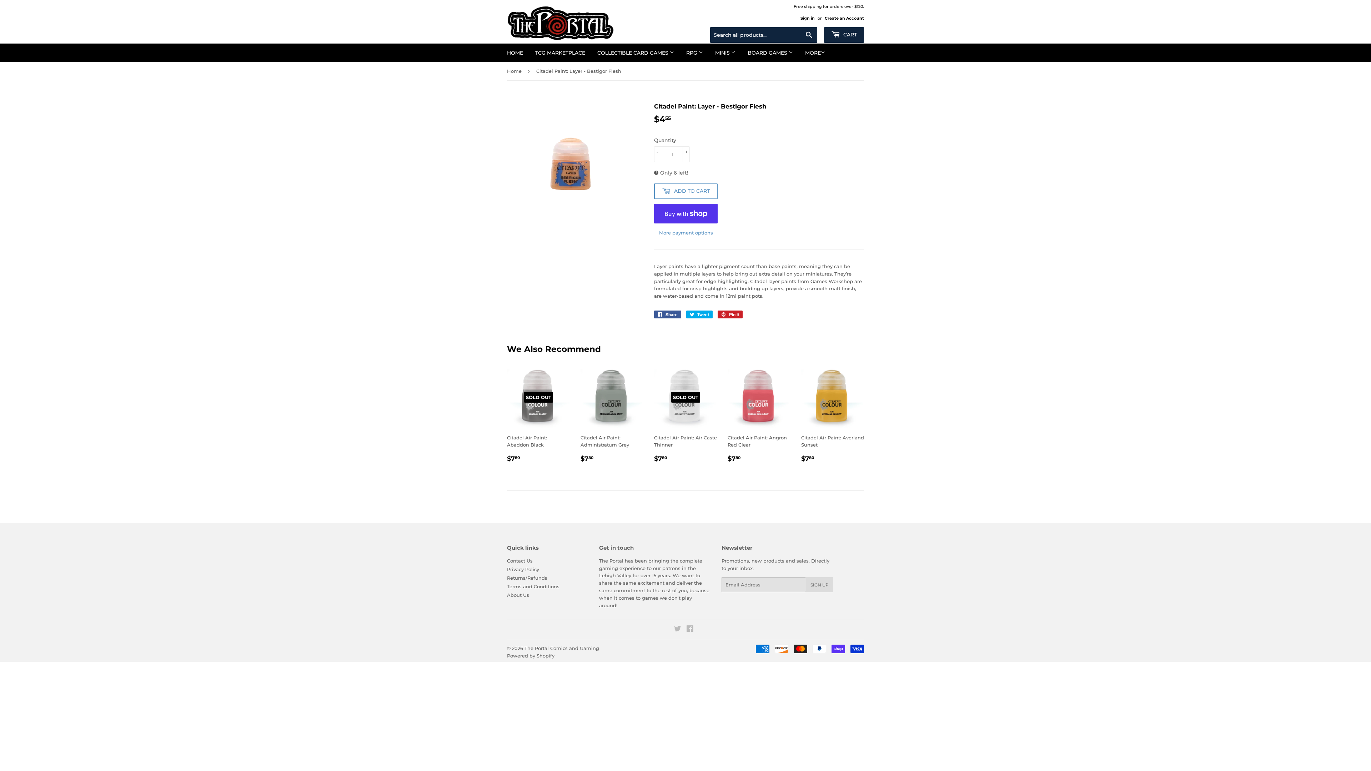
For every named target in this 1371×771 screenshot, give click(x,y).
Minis (723, 53)
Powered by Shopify (530, 656)
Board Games (768, 53)
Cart (849, 34)
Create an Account (844, 18)
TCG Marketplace (560, 53)
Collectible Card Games (633, 53)
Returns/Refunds (527, 578)
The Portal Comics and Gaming (561, 648)
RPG (692, 53)
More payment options (686, 233)
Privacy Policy (523, 569)
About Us (518, 595)
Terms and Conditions (533, 586)
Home (515, 53)
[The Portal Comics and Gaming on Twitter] (677, 630)
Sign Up (819, 585)
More (813, 53)
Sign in (807, 18)
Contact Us (520, 561)
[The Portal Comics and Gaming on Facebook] (690, 630)
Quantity (665, 140)
